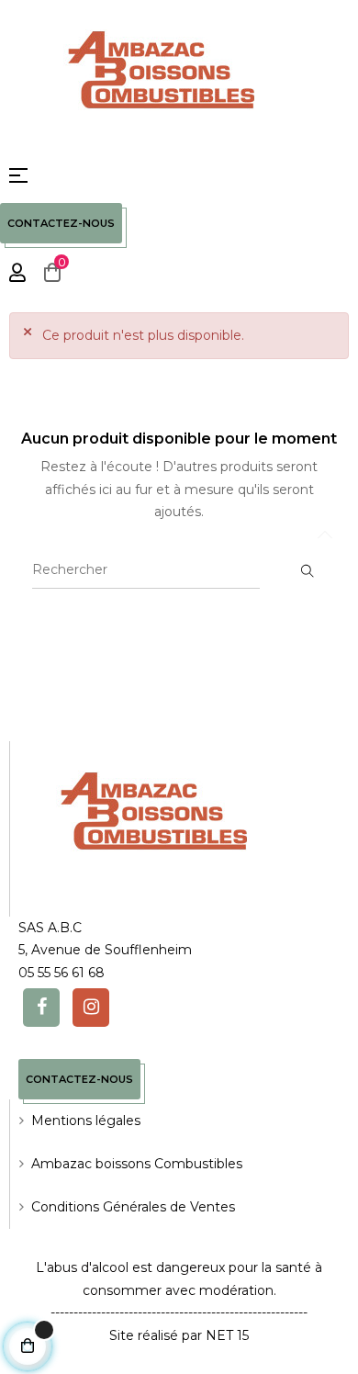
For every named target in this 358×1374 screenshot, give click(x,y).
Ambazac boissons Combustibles (136, 1163)
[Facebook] (41, 1007)
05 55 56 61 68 (61, 972)
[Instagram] (91, 1007)
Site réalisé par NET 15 (179, 1335)
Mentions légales (85, 1120)
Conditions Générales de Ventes (133, 1207)
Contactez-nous (61, 223)
